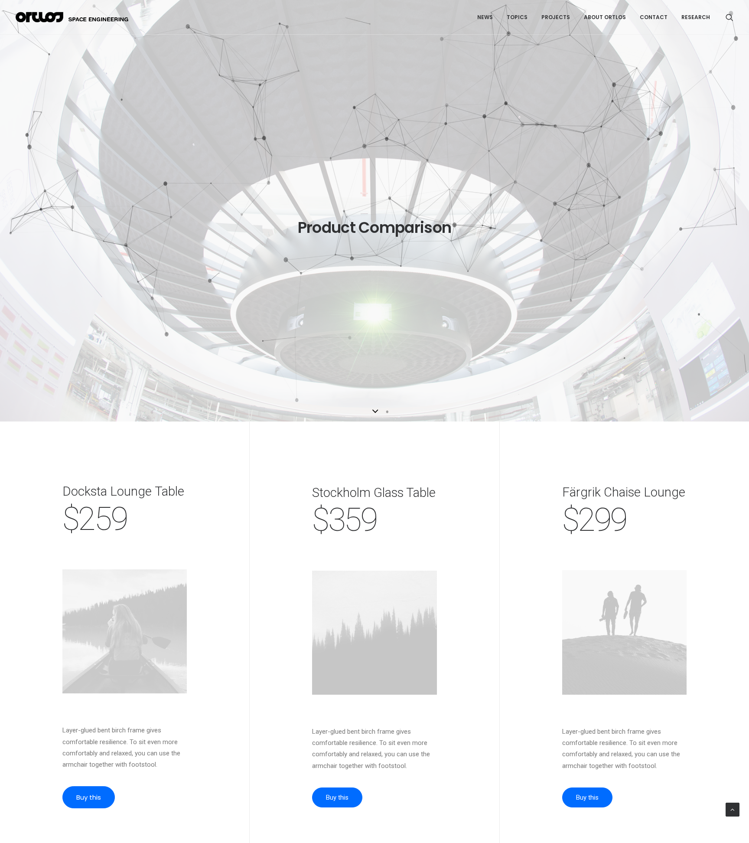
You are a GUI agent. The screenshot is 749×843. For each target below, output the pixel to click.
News (485, 17)
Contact (654, 17)
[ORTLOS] (75, 17)
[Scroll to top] (732, 809)
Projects (555, 17)
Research (695, 17)
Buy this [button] (88, 797)
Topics (517, 17)
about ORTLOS (605, 17)
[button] (729, 17)
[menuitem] (485, 17)
